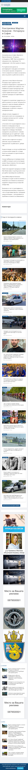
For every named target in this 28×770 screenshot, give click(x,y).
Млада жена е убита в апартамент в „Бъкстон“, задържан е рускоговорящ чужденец (13, 309)
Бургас (4, 222)
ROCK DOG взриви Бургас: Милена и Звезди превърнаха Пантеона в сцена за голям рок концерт (14, 427)
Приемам (20, 768)
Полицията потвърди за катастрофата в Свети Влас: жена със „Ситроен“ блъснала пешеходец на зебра (14, 261)
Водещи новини (7, 24)
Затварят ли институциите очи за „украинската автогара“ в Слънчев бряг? (13, 332)
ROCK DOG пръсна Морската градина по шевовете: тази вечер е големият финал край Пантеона (13, 380)
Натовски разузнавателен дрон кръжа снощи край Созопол (16, 693)
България (15, 22)
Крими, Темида (6, 22)
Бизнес (4, 411)
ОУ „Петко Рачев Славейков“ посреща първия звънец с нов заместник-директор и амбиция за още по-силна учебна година (13, 356)
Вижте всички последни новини (11, 505)
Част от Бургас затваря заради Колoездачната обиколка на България (14, 404)
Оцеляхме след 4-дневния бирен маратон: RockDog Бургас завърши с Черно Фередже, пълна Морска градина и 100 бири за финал (13, 285)
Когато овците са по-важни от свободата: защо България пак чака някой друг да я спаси (13, 473)
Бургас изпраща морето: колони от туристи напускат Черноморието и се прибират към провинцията (13, 238)
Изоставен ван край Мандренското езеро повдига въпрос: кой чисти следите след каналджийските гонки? (13, 497)
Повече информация (11, 768)
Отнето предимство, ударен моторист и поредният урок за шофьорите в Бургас (14, 450)
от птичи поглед (6, 1)
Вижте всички (22, 220)
